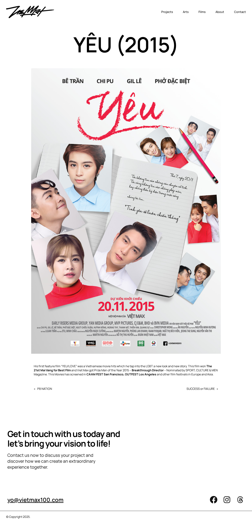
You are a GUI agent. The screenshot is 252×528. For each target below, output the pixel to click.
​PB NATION (44, 389)
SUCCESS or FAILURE (201, 389)
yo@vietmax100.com (35, 500)
